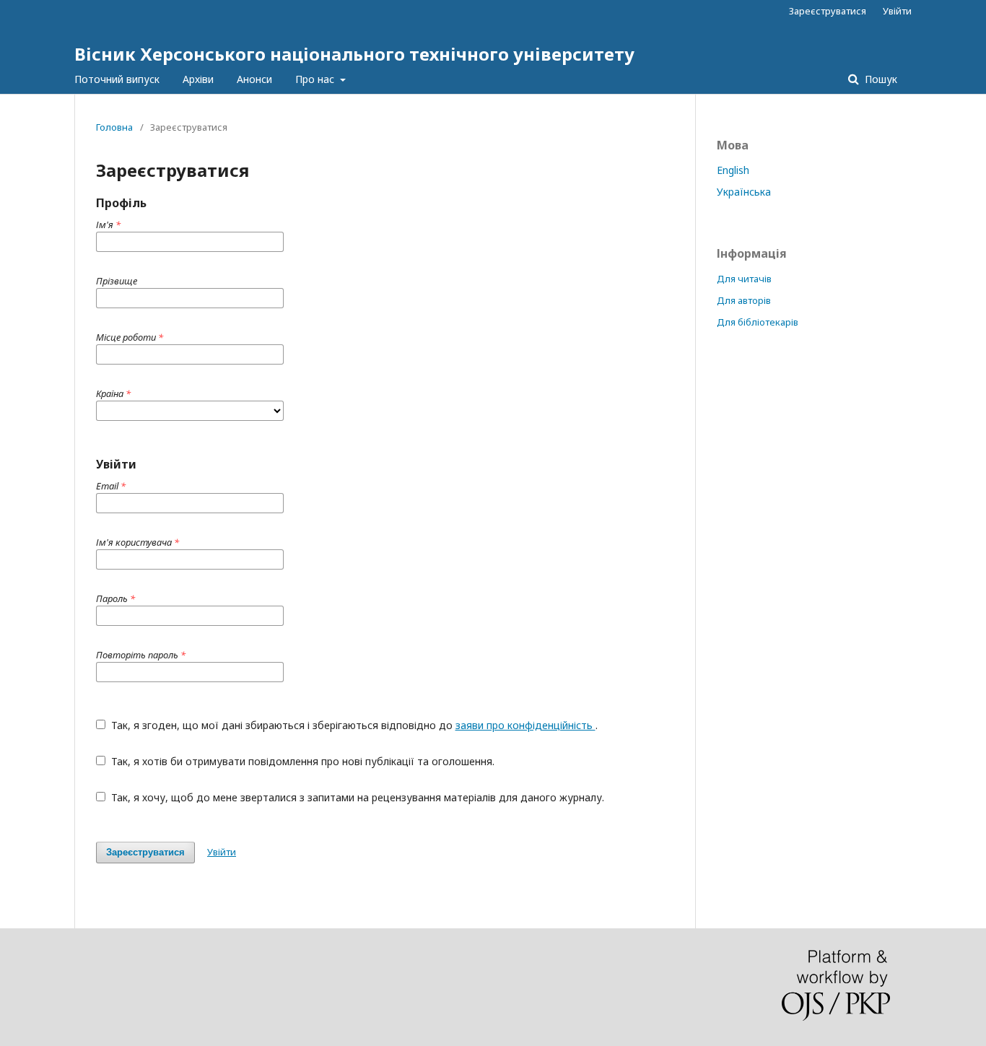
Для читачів (744, 278)
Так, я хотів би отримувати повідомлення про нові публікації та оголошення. (301, 761)
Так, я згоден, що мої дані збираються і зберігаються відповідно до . (353, 725)
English (733, 170)
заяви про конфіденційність (525, 725)
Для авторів (744, 300)
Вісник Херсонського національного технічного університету (354, 54)
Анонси (254, 79)
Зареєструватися (827, 10)
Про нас (316, 79)
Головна (114, 127)
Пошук (879, 79)
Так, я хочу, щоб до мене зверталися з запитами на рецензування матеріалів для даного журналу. (356, 797)
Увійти (897, 10)
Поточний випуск (117, 79)
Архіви (198, 79)
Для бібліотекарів (757, 321)
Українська (744, 192)
